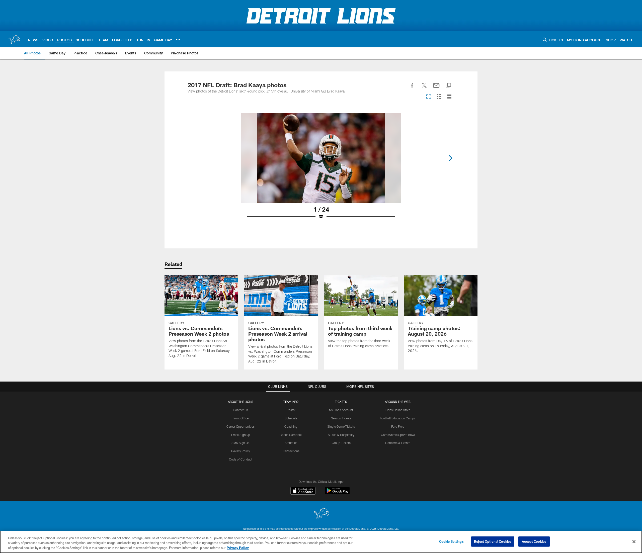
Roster (291, 410)
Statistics (291, 442)
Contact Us (240, 410)
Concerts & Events (397, 442)
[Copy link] (448, 85)
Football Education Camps (398, 418)
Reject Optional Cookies (492, 541)
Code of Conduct (240, 459)
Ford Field (397, 426)
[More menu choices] (178, 40)
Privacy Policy (240, 451)
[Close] (633, 541)
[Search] (545, 39)
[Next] (450, 158)
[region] (321, 542)
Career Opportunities (240, 426)
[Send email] (436, 88)
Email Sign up (240, 434)
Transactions (290, 451)
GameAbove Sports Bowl (398, 434)
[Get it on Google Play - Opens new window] (337, 493)
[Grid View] (439, 97)
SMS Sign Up (240, 442)
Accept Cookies (534, 541)
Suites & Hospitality (341, 434)
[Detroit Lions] (321, 514)
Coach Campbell (291, 434)
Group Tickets (341, 442)
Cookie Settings (451, 541)
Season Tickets (341, 418)
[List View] (449, 97)
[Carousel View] (429, 97)
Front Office (241, 418)
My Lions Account (341, 410)
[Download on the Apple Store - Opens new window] (303, 491)
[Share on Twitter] (424, 88)
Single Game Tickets (341, 426)
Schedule (291, 418)
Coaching (290, 426)
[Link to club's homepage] (14, 39)
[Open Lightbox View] (321, 169)
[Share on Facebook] (412, 88)
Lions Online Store (397, 410)
